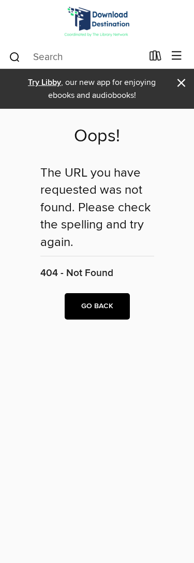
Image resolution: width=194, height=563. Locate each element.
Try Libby (44, 82)
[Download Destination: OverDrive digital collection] (97, 22)
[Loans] (155, 58)
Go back (97, 306)
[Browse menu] (176, 56)
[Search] (15, 56)
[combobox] (75, 57)
